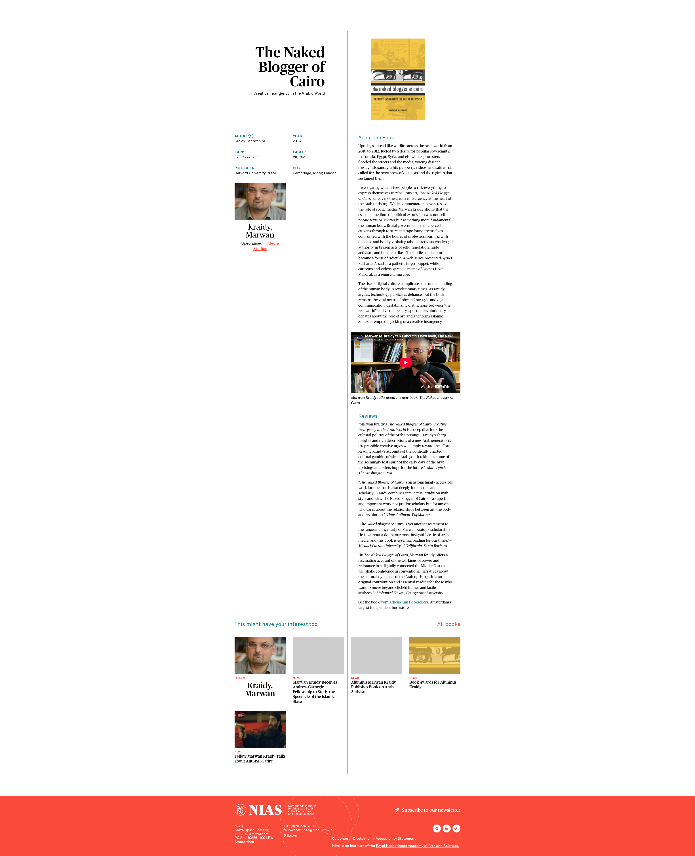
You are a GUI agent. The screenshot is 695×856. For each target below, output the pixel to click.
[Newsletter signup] (456, 828)
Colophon (340, 839)
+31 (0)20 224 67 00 (299, 826)
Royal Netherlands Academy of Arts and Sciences (417, 846)
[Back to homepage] (275, 810)
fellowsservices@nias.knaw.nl (308, 830)
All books (448, 624)
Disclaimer (362, 839)
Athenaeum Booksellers (408, 602)
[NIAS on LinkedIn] (447, 828)
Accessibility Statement (396, 839)
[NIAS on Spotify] (437, 828)
